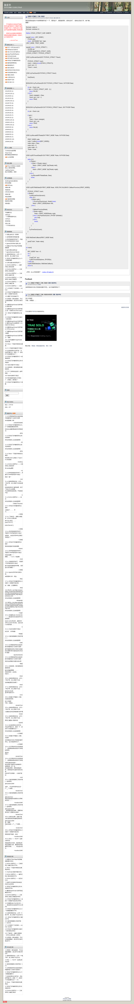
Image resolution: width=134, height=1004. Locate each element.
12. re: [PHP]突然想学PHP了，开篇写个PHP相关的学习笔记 (14, 532)
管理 (34, 12)
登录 (34, 311)
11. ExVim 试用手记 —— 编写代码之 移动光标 (13, 266)
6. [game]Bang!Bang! (11, 250)
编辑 (55, 17)
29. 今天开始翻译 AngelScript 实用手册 (13, 340)
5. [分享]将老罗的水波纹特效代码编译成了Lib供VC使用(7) (13, 968)
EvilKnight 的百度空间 (11, 181)
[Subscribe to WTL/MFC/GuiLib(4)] (6, 58)
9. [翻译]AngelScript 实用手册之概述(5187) (14, 891)
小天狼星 (39, 284)
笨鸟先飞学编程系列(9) (14, 60)
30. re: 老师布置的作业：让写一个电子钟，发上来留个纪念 (14, 717)
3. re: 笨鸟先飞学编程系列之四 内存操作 (13, 436)
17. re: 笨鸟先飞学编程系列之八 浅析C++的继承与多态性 (14, 582)
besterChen (42, 17)
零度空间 (7, 190)
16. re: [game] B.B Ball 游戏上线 (13, 573)
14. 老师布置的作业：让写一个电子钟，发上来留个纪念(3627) (14, 914)
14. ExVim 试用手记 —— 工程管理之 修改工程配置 (13, 278)
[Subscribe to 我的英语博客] (6, 199)
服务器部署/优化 (12, 63)
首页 (15, 12)
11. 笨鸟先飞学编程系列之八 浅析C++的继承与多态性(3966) (14, 900)
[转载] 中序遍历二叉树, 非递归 (36, 16)
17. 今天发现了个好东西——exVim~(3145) (14, 926)
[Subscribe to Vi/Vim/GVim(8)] (6, 56)
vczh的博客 (11, 157)
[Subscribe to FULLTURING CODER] (6, 166)
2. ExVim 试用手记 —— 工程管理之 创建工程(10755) (14, 864)
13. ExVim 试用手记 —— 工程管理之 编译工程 (13, 274)
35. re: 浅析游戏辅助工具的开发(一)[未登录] (14, 780)
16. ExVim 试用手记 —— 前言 (13, 286)
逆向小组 (7, 223)
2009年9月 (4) (9, 127)
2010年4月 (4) (9, 110)
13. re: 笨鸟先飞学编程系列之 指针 (13, 543)
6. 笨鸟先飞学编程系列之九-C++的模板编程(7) (14, 973)
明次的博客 (8, 196)
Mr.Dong (10, 185)
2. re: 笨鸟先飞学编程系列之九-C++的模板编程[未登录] (14, 425)
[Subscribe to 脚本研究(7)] (6, 65)
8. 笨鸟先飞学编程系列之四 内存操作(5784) (13, 887)
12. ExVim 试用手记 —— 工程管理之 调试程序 (13, 270)
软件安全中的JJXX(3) (14, 70)
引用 (59, 17)
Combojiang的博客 (10, 150)
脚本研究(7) (11, 65)
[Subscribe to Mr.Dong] (6, 185)
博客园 (33, 346)
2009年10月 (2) (9, 125)
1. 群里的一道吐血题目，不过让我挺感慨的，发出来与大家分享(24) (14, 951)
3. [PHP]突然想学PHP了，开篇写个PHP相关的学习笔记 (14, 240)
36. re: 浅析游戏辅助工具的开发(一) (14, 793)
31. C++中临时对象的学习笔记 (13, 348)
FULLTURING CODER (14, 166)
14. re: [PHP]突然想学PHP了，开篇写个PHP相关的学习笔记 (14, 551)
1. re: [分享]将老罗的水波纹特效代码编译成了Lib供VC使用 (14, 417)
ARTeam (7, 215)
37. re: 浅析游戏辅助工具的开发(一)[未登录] (14, 805)
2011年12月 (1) (9, 93)
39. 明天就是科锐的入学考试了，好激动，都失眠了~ (13, 379)
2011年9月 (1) (9, 96)
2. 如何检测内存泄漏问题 (12, 237)
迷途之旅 (7, 194)
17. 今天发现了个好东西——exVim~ (14, 289)
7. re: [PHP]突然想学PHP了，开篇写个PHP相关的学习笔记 (14, 473)
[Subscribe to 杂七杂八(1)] (6, 82)
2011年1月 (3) (9, 98)
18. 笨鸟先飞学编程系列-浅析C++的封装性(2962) (14, 930)
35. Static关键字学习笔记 (12, 365)
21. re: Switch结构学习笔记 (12, 629)
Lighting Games (9, 170)
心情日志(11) (11, 77)
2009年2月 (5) (9, 141)
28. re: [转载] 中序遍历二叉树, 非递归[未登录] (13, 698)
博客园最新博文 (40, 346)
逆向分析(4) (11, 67)
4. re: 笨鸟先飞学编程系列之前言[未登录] (13, 445)
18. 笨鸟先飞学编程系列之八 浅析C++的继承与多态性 (14, 293)
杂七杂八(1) (11, 82)
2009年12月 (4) (9, 120)
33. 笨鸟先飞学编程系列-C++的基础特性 (14, 357)
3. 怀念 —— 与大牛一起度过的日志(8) (13, 960)
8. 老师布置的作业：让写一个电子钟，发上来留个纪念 (13, 255)
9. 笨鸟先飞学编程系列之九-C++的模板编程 (14, 259)
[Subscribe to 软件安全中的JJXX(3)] (6, 70)
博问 (47, 346)
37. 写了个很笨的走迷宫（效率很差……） (13, 372)
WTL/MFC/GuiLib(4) (13, 58)
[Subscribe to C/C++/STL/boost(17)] (6, 48)
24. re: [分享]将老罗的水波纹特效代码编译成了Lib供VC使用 (13, 658)
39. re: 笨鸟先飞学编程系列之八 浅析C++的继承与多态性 (14, 831)
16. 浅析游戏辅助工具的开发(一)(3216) (13, 922)
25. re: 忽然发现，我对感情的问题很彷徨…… (14, 667)
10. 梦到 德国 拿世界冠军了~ (13, 262)
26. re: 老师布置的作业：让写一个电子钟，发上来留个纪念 (14, 679)
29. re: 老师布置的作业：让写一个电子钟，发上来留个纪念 (14, 708)
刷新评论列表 (125, 307)
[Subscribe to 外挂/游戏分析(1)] (6, 72)
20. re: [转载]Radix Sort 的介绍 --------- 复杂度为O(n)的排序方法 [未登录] (14, 616)
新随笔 (20, 12)
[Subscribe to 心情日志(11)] (6, 77)
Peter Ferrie (8, 153)
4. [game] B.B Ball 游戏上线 (13, 243)
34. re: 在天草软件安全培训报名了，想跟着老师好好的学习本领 (14, 759)
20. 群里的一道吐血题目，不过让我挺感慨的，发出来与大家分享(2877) (14, 939)
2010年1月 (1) (9, 117)
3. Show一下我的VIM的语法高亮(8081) (13, 868)
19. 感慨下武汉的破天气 (12, 296)
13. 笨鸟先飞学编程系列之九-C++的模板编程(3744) (14, 909)
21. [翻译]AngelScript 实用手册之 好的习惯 (13, 305)
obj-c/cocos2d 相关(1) (14, 52)
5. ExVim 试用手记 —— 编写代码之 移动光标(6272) (14, 875)
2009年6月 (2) (9, 132)
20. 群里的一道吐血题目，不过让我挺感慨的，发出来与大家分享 (14, 300)
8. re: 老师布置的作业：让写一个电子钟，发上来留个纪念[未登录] (14, 483)
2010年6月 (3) (9, 105)
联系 (24, 12)
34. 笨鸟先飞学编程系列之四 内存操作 (14, 361)
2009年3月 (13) (9, 139)
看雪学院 (7, 221)
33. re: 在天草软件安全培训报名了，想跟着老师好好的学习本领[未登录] (14, 748)
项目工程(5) (11, 75)
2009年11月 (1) (9, 122)
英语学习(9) (11, 79)
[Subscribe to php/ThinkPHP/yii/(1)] (6, 54)
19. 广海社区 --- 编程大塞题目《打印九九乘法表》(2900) (13, 934)
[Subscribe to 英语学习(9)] (6, 80)
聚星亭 (7, 5)
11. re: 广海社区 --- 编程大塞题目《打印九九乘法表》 (13, 517)
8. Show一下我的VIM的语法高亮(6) (13, 983)
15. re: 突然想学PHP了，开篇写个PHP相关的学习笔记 (14, 562)
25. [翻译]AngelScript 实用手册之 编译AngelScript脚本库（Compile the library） (13, 323)
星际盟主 (7, 203)
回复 (49, 283)
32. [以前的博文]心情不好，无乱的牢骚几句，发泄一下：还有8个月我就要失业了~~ (14, 352)
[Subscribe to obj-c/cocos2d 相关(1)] (6, 52)
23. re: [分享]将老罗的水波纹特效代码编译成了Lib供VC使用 (13, 645)
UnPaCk (7, 219)
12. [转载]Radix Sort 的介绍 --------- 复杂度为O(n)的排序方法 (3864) (14, 904)
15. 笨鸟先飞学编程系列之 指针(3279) (14, 918)
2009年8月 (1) (9, 129)
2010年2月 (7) (9, 115)
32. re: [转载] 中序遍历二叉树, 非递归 (13, 736)
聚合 (28, 12)
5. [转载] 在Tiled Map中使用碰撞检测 (13, 246)
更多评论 (53, 283)
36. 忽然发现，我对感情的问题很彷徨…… (13, 368)
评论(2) (51, 17)
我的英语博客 (11, 199)
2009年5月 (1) (9, 134)
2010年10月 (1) (9, 101)
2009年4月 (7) (9, 137)
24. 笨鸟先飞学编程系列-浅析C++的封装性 (14, 318)
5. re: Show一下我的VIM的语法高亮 (14, 454)
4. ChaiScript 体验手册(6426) (13, 872)
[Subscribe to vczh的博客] (6, 157)
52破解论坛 (8, 212)
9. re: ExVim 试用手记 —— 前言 (13, 498)
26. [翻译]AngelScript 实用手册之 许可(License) (13, 328)
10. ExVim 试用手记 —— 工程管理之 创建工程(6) (13, 991)
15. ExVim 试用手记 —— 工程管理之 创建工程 (13, 282)
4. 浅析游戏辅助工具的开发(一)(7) (14, 964)
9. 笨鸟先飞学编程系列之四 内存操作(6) (13, 987)
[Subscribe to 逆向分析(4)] (6, 68)
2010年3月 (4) (9, 113)
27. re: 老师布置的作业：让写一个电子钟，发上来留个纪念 (14, 687)
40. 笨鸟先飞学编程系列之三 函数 (14, 383)
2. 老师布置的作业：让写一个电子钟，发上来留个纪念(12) (14, 956)
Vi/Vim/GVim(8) (12, 56)
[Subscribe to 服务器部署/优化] (6, 63)
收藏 (57, 17)
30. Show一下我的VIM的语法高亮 (14, 344)
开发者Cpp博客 (8, 12)
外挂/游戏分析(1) (12, 72)
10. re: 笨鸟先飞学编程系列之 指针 (13, 506)
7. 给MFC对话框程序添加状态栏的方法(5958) (13, 883)
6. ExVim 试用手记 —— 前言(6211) (13, 879)
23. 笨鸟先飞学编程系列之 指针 (13, 314)
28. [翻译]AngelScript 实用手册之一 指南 (13, 336)
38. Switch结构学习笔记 (12, 375)
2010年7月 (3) (9, 103)
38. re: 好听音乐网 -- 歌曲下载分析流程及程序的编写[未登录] (13, 817)
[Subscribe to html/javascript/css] (6, 50)
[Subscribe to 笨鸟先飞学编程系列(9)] (6, 60)
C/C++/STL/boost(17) (14, 47)
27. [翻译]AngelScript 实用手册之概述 (13, 332)
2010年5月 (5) (9, 108)
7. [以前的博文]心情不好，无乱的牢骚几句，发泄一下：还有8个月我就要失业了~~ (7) (13, 978)
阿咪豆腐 (7, 187)
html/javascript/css (13, 49)
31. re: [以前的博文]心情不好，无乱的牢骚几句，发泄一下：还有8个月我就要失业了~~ (14, 726)
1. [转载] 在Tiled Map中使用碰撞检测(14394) (13, 860)
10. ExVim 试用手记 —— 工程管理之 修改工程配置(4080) (13, 895)
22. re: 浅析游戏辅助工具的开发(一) (14, 637)
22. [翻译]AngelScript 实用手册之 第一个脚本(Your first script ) (13, 309)
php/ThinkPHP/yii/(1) (13, 54)
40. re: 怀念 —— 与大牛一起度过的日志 (13, 839)
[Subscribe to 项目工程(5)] (6, 75)
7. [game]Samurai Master (12, 252)
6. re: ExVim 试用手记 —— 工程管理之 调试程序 (14, 465)
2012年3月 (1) (9, 91)
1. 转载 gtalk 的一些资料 (12, 234)
